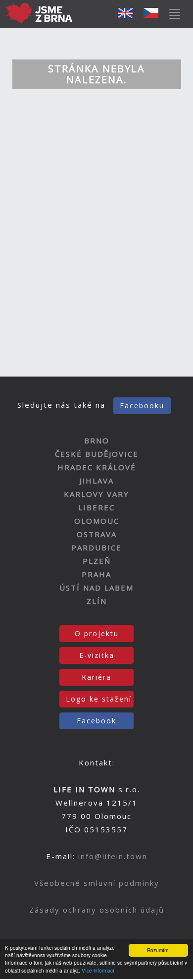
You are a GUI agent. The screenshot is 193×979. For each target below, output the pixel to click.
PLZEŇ (97, 561)
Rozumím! (158, 950)
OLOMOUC (96, 521)
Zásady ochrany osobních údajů (96, 910)
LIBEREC (96, 507)
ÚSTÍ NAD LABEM (96, 588)
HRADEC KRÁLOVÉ (96, 467)
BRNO (96, 440)
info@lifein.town (112, 856)
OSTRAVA (97, 534)
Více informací (98, 970)
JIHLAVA (96, 481)
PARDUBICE (96, 547)
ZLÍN (97, 601)
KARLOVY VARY (96, 494)
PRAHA (96, 574)
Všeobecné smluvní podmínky (96, 883)
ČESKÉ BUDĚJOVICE (97, 454)
